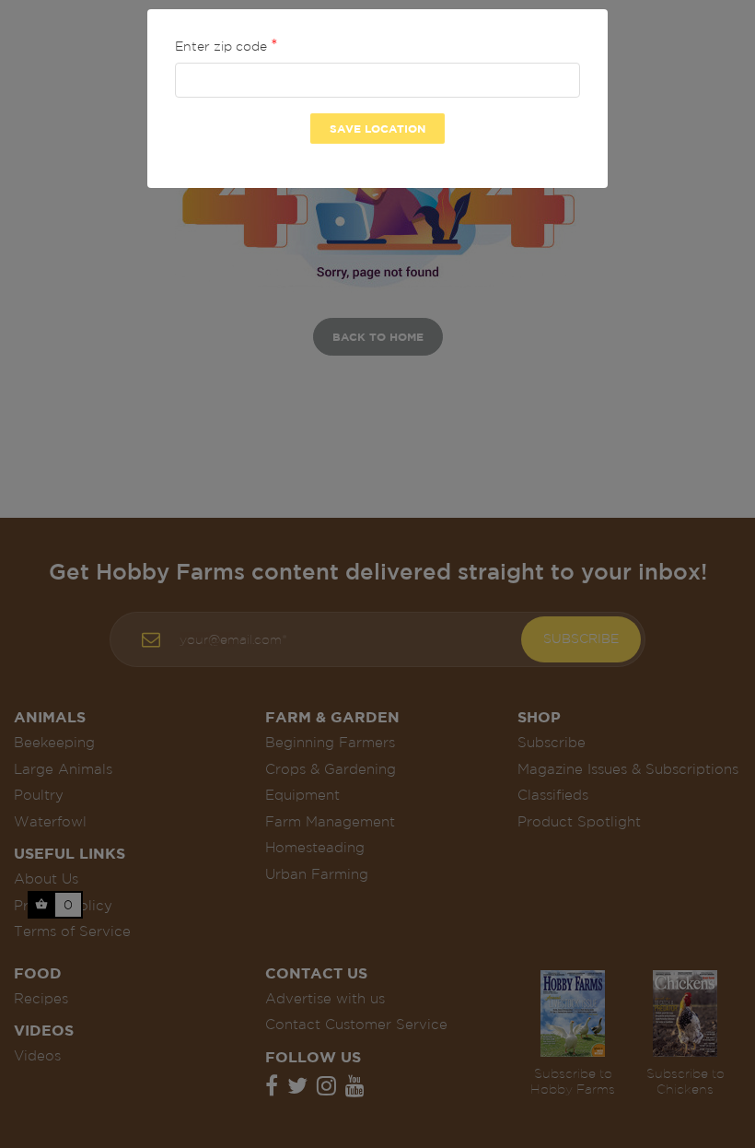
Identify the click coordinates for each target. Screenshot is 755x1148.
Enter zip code (223, 46)
